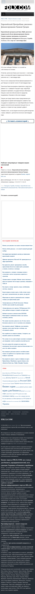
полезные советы (8, 396)
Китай (28, 377)
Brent (7, 373)
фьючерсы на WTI (21, 398)
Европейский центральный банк (9, 187)
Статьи (3, 416)
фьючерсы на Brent (11, 398)
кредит (23, 391)
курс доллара (27, 391)
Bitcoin (3, 373)
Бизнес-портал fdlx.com (14, 425)
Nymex (19, 373)
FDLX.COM (6, 419)
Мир (9, 412)
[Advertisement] (17, 142)
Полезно (24, 414)
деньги (22, 387)
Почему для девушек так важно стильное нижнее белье (17, 245)
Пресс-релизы (15, 414)
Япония (26, 383)
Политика (25, 412)
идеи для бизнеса (11, 390)
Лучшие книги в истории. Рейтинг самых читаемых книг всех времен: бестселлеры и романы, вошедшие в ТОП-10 (17, 281)
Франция (22, 383)
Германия (24, 375)
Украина (16, 383)
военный (17, 387)
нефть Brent (9, 393)
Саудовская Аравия (6, 383)
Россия (23, 380)
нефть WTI (15, 393)
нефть (4, 394)
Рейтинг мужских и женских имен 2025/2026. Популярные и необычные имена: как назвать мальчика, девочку (15, 315)
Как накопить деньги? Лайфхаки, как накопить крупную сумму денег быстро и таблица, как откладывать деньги (15, 328)
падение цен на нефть (22, 393)
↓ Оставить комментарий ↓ (17, 121)
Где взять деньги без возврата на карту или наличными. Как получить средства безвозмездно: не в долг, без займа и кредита (17, 346)
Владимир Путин (17, 375)
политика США (17, 396)
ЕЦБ (19, 187)
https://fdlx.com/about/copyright (18, 443)
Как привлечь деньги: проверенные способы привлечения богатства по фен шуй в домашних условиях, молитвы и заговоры (15, 267)
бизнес (29, 383)
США (28, 380)
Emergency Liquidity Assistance (12, 186)
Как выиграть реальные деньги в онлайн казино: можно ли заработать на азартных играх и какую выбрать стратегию (15, 354)
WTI (22, 373)
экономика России (10, 401)
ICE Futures (14, 373)
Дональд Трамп (10, 378)
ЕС (16, 378)
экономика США (17, 401)
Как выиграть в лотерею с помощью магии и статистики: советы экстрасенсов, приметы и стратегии (14, 274)
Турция (12, 383)
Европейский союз (25, 186)
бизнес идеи (8, 386)
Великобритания (7, 375)
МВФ (19, 381)
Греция (28, 375)
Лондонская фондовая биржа (9, 381)
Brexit (9, 373)
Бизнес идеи (5, 414)
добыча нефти (28, 387)
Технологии (16, 412)
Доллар (3, 377)
